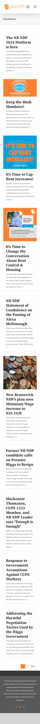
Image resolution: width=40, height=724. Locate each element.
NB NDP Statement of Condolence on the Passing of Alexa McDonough (19, 312)
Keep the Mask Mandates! (20, 88)
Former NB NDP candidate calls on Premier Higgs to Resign (20, 457)
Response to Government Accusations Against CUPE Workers (18, 570)
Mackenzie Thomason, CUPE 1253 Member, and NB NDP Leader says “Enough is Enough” (19, 513)
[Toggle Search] (28, 7)
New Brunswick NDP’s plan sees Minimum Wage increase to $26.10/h (20, 372)
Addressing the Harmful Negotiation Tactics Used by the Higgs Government (19, 625)
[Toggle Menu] (35, 7)
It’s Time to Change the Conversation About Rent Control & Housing (20, 224)
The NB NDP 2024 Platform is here (18, 42)
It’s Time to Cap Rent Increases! (20, 152)
